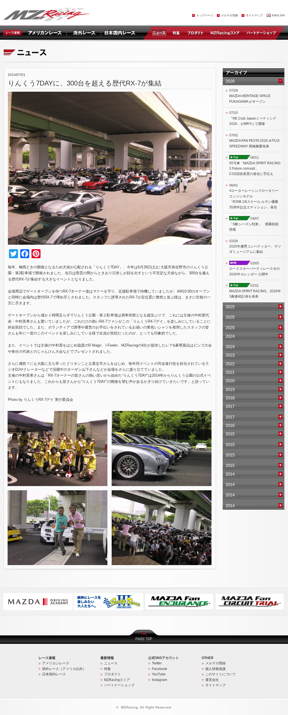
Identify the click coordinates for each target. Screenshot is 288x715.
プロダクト (195, 33)
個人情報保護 (215, 669)
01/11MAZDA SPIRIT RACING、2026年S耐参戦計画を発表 (255, 291)
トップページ (204, 15)
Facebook (159, 669)
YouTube (159, 674)
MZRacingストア (225, 33)
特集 (176, 33)
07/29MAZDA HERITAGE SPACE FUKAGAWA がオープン (250, 96)
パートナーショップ (261, 33)
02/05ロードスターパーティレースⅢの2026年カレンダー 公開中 (254, 268)
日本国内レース (54, 674)
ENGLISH (278, 15)
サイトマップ (254, 15)
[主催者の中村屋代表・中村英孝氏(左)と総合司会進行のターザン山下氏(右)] (57, 493)
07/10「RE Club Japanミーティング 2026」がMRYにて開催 (252, 118)
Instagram (159, 680)
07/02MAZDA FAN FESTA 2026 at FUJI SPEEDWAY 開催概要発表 (254, 140)
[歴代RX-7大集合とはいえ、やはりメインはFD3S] (162, 413)
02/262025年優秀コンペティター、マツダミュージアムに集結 (255, 246)
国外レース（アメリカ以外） (64, 669)
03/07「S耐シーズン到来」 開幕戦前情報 (254, 224)
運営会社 (212, 680)
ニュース (160, 33)
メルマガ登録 (229, 15)
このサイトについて (220, 674)
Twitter (157, 663)
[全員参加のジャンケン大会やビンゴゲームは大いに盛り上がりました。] (162, 493)
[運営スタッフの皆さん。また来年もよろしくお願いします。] (57, 413)
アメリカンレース (55, 663)
